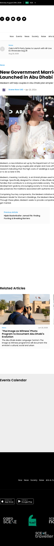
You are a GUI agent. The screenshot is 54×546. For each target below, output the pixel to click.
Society (35, 36)
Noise (43, 36)
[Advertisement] (27, 255)
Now (12, 36)
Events (19, 36)
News (27, 36)
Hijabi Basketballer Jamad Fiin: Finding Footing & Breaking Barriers (22, 217)
